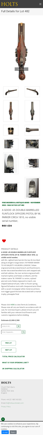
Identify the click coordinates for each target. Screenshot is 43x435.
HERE (12, 304)
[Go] (18, 326)
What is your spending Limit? (15, 363)
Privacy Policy (6, 407)
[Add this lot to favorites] (4, 240)
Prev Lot (8, 343)
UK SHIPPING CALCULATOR (13, 369)
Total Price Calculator (13, 357)
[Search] (23, 332)
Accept (5, 432)
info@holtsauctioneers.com (14, 403)
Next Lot (8, 350)
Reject (13, 432)
